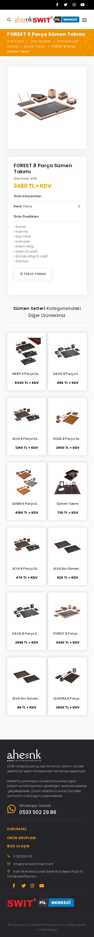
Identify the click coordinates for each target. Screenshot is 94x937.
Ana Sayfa (15, 41)
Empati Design (47, 930)
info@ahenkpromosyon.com (33, 864)
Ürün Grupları (40, 41)
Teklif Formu (34, 274)
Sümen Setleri (34, 46)
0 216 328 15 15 (22, 856)
